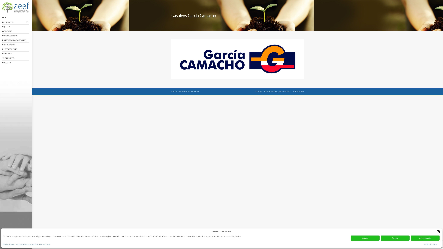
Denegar (395, 238)
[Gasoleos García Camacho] (237, 59)
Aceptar (365, 238)
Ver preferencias (425, 238)
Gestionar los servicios (430, 245)
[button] (438, 232)
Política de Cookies (9, 245)
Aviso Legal (46, 245)
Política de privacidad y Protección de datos (29, 245)
